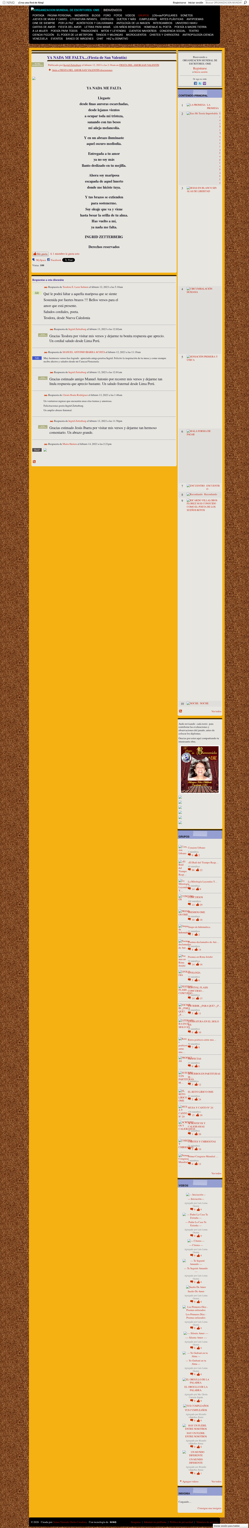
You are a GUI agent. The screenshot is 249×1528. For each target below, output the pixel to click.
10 (199, 1032)
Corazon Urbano (196, 847)
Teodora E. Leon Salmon (76, 287)
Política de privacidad (181, 1522)
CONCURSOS (195, 897)
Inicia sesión (201, 72)
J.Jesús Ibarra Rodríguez (75, 395)
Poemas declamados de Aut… (203, 942)
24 (199, 1099)
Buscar (245, 2)
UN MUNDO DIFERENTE (196, 1461)
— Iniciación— (196, 1199)
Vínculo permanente (46, 287)
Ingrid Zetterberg (72, 65)
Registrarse (179, 2)
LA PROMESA (213, 106)
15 (201, 998)
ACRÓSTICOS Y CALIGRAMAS (196, 1124)
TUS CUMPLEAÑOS (196, 1410)
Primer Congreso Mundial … (203, 1156)
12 (199, 1084)
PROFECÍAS (194, 1058)
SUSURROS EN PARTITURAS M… (204, 1075)
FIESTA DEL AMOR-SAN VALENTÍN (139, 65)
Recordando (210, 494)
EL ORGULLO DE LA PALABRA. (196, 1388)
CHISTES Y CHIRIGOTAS (202, 1141)
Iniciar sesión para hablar (227, 1526)
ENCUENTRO (213, 487)
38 (201, 1115)
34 (193, 919)
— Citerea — (196, 1245)
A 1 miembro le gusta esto (64, 253)
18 (201, 919)
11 (199, 1013)
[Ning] (8, 2)
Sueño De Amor (196, 1291)
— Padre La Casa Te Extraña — (195, 1223)
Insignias (136, 1522)
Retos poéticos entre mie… (202, 1039)
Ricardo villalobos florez (197, 1416)
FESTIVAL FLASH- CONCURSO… (198, 989)
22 (201, 870)
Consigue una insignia (209, 1508)
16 (201, 964)
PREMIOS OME (196, 912)
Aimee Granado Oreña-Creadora (69, 1522)
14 (193, 889)
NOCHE (204, 703)
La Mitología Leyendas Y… (202, 881)
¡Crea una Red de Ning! (31, 2)
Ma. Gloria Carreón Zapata (198, 1396)
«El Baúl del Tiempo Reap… (203, 862)
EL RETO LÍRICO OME (200, 1091)
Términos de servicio (207, 1522)
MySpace (41, 260)
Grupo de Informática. (199, 927)
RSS (34, 462)
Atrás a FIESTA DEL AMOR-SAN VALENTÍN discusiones (82, 70)
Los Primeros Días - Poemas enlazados (196, 1316)
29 (201, 904)
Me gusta (42, 254)
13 (193, 904)
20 (199, 1134)
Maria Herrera (70, 444)
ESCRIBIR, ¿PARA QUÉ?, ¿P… (204, 1005)
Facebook (56, 260)
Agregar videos (190, 1481)
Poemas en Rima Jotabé (200, 957)
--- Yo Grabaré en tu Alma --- (196, 1362)
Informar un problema (155, 1522)
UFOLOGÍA (194, 972)
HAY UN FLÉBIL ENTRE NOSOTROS (196, 1434)
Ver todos (216, 711)
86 (193, 870)
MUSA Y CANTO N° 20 (200, 1107)
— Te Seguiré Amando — (196, 1269)
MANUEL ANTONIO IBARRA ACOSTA (84, 352)
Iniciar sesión (195, 2)
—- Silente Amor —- (196, 1337)
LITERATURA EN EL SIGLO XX (203, 1023)
